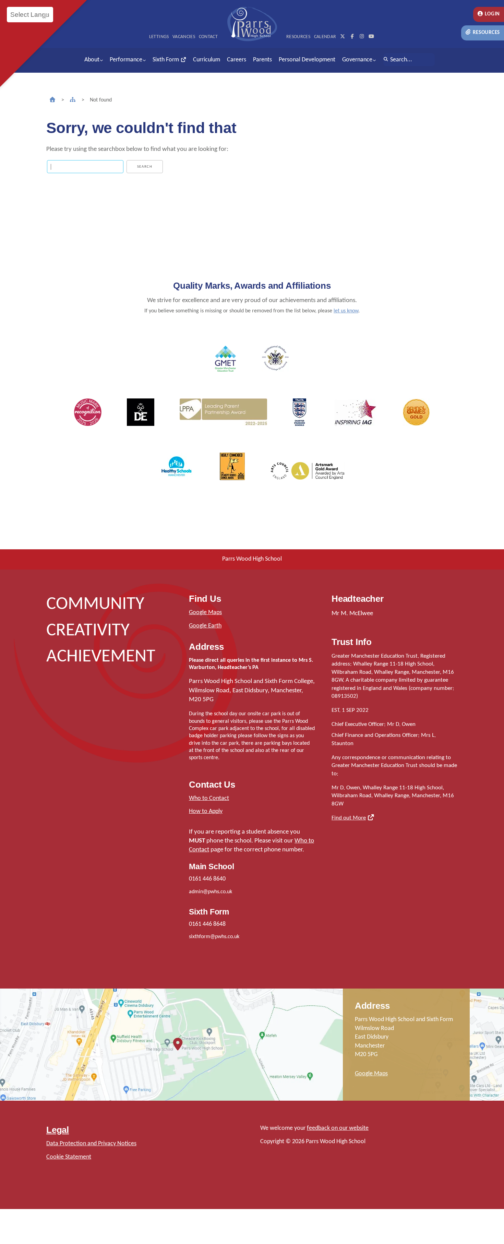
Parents (262, 60)
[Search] (385, 59)
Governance (357, 60)
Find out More (349, 818)
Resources (486, 32)
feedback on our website (338, 1128)
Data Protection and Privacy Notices (91, 1144)
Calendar (325, 36)
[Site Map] (72, 100)
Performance (126, 60)
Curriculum (206, 60)
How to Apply (206, 811)
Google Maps (205, 612)
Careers (236, 60)
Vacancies (183, 36)
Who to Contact (209, 798)
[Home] (52, 100)
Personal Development (307, 60)
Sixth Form (166, 60)
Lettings (159, 36)
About (91, 60)
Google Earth (205, 626)
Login (492, 14)
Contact (208, 36)
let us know (346, 311)
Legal (57, 1130)
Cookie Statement (68, 1157)
